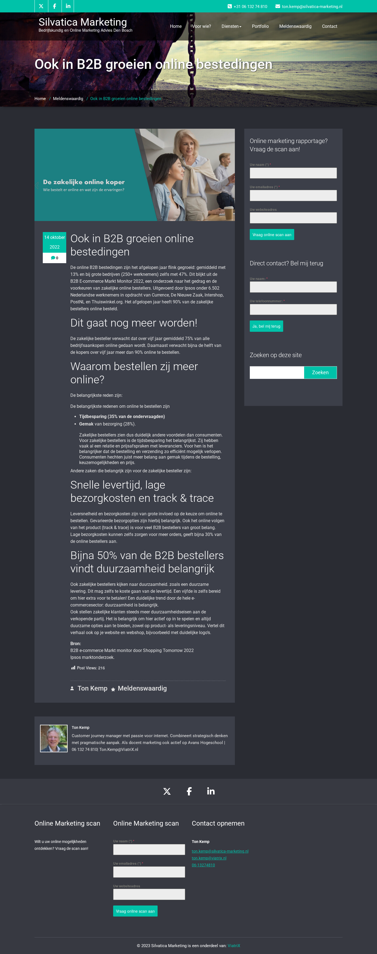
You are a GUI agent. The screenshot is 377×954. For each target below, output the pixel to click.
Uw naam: (259, 278)
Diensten (230, 26)
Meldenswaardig (295, 26)
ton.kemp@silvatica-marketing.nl (220, 851)
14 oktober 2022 (54, 242)
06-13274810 (203, 865)
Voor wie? (201, 26)
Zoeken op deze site (276, 355)
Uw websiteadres (263, 209)
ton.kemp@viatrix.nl (209, 858)
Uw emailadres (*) (265, 186)
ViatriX (234, 945)
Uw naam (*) (260, 164)
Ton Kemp (91, 688)
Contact (329, 26)
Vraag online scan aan (272, 234)
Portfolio (260, 26)
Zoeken (320, 372)
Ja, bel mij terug (266, 326)
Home (176, 26)
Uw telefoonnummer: (267, 300)
